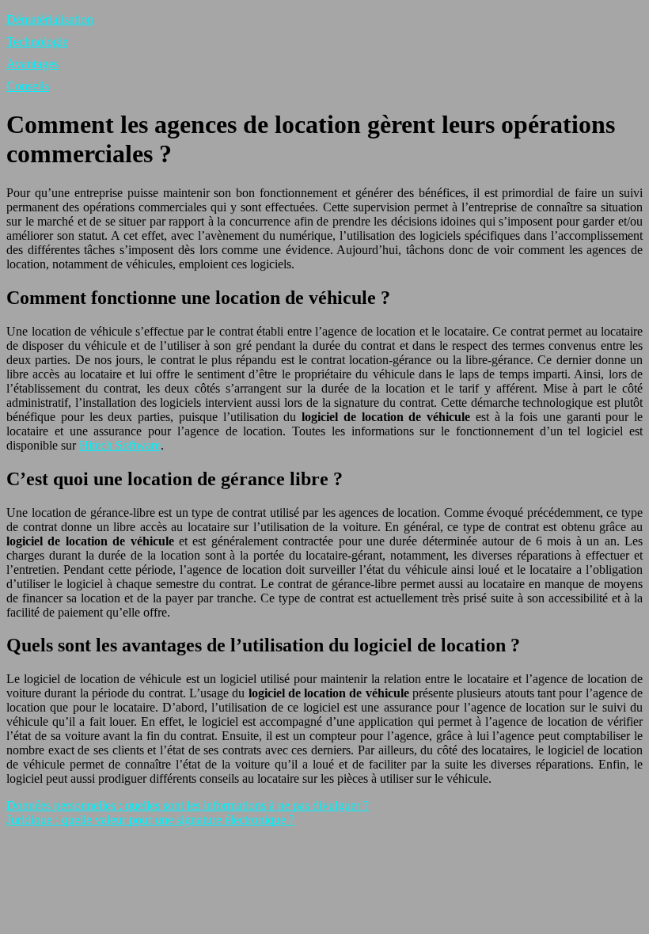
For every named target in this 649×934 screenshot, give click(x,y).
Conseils (27, 86)
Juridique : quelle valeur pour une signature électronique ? (150, 819)
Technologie (37, 41)
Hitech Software (120, 445)
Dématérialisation (49, 19)
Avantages (32, 63)
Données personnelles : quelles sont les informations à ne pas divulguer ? (187, 805)
